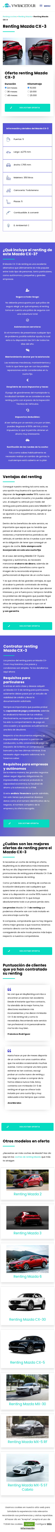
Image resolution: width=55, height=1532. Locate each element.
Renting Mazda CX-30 (27, 1319)
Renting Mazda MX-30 (27, 1404)
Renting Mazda (25, 16)
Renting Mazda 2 (27, 1194)
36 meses (12, 91)
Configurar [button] (40, 1524)
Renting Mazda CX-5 (27, 1362)
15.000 (33, 87)
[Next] (46, 51)
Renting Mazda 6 (28, 1276)
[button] (27, 108)
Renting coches (10, 16)
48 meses (12, 95)
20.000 (33, 91)
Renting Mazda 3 (27, 1233)
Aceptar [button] (29, 1524)
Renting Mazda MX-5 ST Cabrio (27, 1487)
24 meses (12, 87)
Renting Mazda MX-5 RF (27, 1442)
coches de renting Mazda (28, 1157)
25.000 (33, 95)
